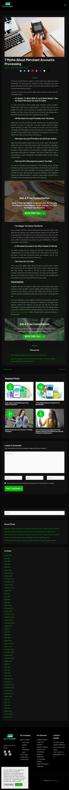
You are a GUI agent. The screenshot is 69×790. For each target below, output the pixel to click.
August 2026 (8, 555)
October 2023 (8, 655)
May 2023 (7, 670)
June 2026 (7, 561)
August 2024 (8, 626)
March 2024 (7, 640)
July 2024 (7, 629)
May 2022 (7, 705)
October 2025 (8, 585)
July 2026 (7, 558)
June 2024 (7, 632)
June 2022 (7, 702)
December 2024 (9, 614)
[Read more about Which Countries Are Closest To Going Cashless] (19, 418)
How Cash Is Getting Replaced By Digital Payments (17, 403)
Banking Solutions (42, 739)
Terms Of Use (24, 759)
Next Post (63, 369)
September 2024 (9, 623)
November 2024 (9, 617)
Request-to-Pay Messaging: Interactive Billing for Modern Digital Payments (26, 537)
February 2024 (8, 643)
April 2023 (7, 673)
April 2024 (7, 638)
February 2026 (8, 573)
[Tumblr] (40, 71)
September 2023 (9, 658)
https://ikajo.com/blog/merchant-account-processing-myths (29, 355)
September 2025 (9, 588)
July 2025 (7, 593)
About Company (25, 739)
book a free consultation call (21, 312)
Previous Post (7, 369)
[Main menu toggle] (65, 5)
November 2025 (9, 582)
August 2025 (8, 590)
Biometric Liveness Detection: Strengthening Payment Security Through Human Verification (31, 528)
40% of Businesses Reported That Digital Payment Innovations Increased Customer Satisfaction (49, 431)
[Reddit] (32, 71)
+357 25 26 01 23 (58, 752)
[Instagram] (10, 754)
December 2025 (9, 579)
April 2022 (7, 708)
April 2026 (7, 567)
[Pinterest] (36, 71)
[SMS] (48, 71)
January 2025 (8, 611)
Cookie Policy (24, 757)
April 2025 (7, 602)
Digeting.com (55, 780)
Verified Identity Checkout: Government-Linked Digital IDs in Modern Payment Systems (30, 540)
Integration (40, 766)
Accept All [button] (18, 784)
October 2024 (8, 620)
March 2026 (7, 570)
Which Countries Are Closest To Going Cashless (18, 430)
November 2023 (9, 652)
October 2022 (8, 690)
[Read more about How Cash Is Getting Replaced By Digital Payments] (19, 391)
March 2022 (7, 711)
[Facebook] (28, 71)
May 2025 (7, 599)
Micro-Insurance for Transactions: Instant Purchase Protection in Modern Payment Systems (31, 534)
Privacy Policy (24, 754)
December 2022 (9, 685)
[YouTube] (9, 751)
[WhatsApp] (44, 71)
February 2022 (8, 714)
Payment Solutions (42, 747)
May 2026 (7, 564)
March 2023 (7, 676)
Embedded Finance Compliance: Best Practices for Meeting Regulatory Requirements (29, 531)
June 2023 (7, 667)
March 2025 (7, 605)
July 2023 (7, 664)
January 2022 (8, 717)
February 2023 (8, 679)
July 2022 (7, 699)
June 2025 (7, 596)
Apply (23, 752)
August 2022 (8, 696)
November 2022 (9, 687)
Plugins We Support (43, 764)
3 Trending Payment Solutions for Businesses (48, 403)
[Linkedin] (21, 71)
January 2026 (8, 576)
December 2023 (9, 649)
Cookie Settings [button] (9, 784)
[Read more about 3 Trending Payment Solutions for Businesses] (50, 391)
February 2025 (8, 608)
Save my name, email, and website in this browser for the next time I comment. (30, 483)
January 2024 (8, 646)
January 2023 (8, 682)
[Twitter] (25, 71)
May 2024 (7, 635)
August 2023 (8, 661)
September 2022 (9, 693)
